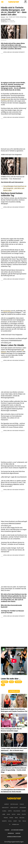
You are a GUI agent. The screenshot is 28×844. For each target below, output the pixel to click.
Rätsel (11, 817)
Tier (7, 17)
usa (3, 685)
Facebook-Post (5, 99)
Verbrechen (15, 824)
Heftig (10, 811)
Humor (24, 811)
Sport (15, 821)
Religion (22, 817)
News (18, 814)
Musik (8, 814)
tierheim (18, 682)
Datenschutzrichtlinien (14, 836)
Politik (24, 814)
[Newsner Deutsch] (13, 2)
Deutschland (14, 804)
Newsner (3, 17)
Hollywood (16, 811)
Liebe (3, 814)
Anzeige (6, 804)
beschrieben (7, 310)
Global (4, 811)
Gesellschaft (14, 807)
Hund (11, 682)
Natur (13, 814)
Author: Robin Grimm (5, 19)
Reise (16, 817)
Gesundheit (23, 807)
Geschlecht (5, 807)
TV (9, 824)
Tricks (24, 821)
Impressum (11, 833)
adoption (4, 682)
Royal (10, 821)
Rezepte (4, 821)
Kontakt (18, 833)
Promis (6, 817)
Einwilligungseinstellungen (14, 842)
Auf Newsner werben (17, 830)
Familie (22, 804)
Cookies (7, 830)
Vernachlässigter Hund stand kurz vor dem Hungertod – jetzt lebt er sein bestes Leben (14, 188)
